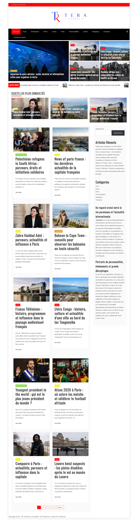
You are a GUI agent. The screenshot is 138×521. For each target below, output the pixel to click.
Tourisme (106, 32)
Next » (60, 507)
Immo (45, 32)
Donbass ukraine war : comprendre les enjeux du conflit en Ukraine (112, 75)
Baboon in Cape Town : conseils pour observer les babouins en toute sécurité (57, 85)
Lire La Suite (18, 192)
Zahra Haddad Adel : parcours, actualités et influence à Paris (31, 240)
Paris (63, 32)
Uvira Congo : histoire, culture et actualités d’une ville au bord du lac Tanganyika (114, 54)
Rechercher (100, 129)
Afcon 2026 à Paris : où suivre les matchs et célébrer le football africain (70, 396)
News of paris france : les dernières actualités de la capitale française (70, 165)
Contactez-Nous (19, 37)
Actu (24, 32)
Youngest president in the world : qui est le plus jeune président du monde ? (30, 396)
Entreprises (35, 32)
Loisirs (54, 32)
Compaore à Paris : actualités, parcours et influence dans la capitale (31, 470)
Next (125, 110)
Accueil (16, 32)
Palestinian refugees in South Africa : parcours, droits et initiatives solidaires (29, 165)
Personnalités (74, 32)
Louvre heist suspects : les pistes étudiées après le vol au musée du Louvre (84, 75)
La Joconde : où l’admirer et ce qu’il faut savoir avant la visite (38, 77)
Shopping (95, 32)
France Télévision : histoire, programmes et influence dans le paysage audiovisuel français (84, 53)
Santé (85, 32)
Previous (13, 110)
